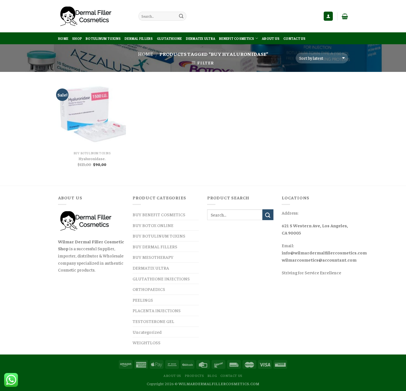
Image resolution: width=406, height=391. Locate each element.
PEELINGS (143, 300)
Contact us (294, 38)
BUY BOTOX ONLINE (153, 225)
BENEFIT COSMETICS (236, 38)
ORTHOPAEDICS (149, 289)
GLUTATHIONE (169, 38)
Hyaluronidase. (92, 158)
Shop (77, 38)
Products (194, 375)
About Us (271, 38)
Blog (212, 375)
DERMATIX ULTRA (200, 38)
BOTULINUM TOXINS (103, 38)
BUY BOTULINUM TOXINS (159, 235)
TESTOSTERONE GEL (153, 321)
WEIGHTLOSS (146, 342)
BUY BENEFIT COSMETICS (159, 214)
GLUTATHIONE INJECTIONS (161, 278)
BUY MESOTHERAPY (153, 257)
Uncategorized (147, 332)
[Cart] (345, 16)
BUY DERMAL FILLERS (155, 246)
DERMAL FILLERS (139, 38)
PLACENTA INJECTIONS (157, 310)
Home (63, 38)
